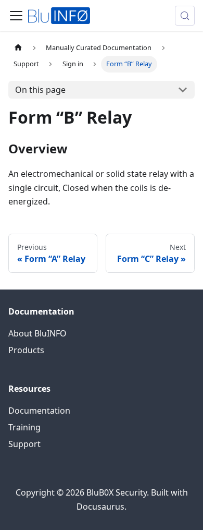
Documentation (39, 410)
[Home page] (18, 48)
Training (24, 427)
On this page (40, 89)
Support (24, 444)
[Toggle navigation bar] (16, 15)
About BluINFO (37, 333)
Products (26, 350)
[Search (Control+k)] (185, 16)
